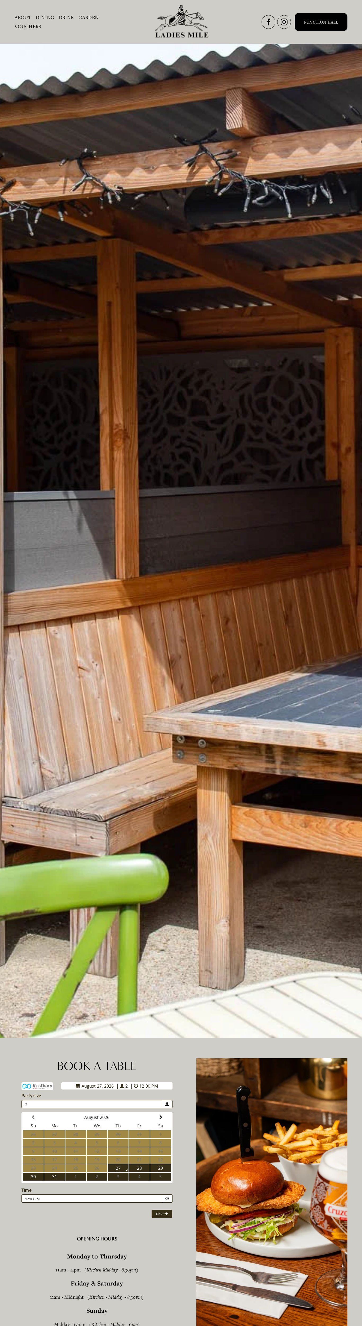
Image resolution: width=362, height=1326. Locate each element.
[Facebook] (268, 22)
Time (26, 1190)
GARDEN (88, 17)
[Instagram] (284, 22)
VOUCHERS (28, 26)
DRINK (66, 17)
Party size (31, 1096)
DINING (45, 17)
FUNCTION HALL (321, 22)
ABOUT (23, 17)
